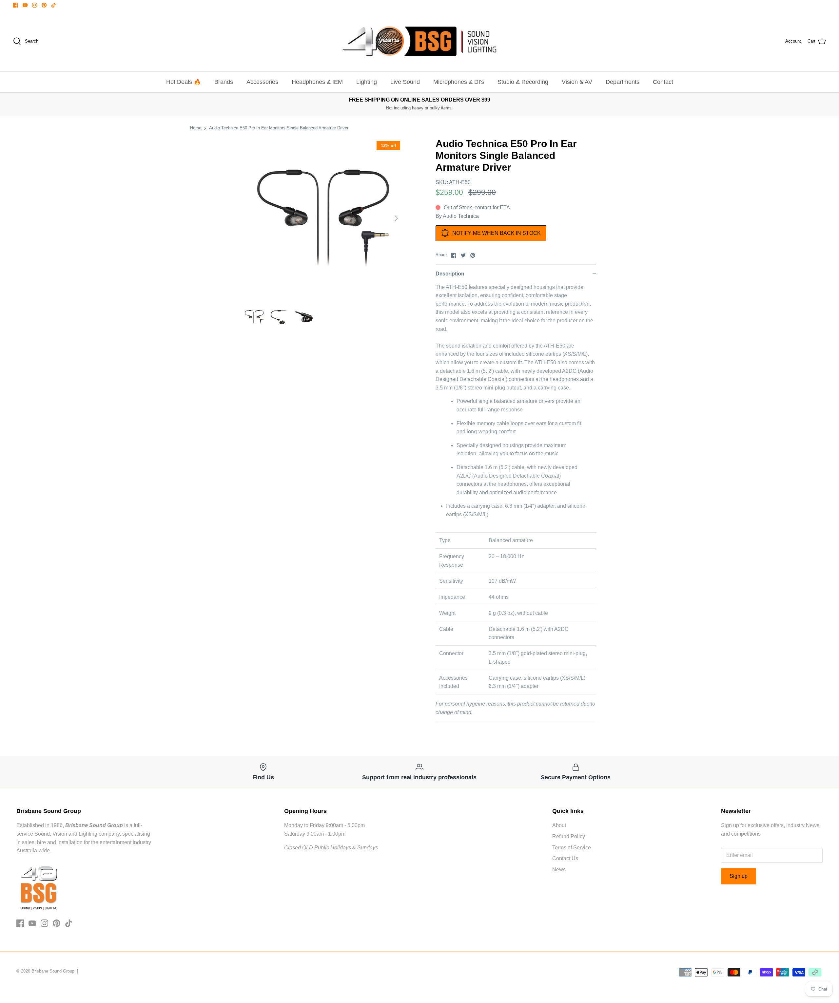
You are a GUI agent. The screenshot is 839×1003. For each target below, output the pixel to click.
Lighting (366, 82)
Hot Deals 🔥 (183, 82)
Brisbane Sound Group (52, 971)
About (559, 825)
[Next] (396, 218)
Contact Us (565, 858)
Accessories (262, 82)
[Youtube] (25, 5)
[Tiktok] (53, 5)
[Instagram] (34, 5)
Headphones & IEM (317, 82)
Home (195, 127)
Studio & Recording (523, 82)
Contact (663, 82)
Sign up (739, 876)
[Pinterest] (44, 5)
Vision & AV (577, 82)
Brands (223, 82)
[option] (323, 218)
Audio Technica (461, 216)
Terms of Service (571, 847)
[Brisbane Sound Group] (419, 41)
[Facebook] (15, 5)
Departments (622, 82)
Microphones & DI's (458, 82)
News (559, 869)
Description (450, 273)
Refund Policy (568, 836)
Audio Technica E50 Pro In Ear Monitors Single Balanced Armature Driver (278, 127)
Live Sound (405, 82)
